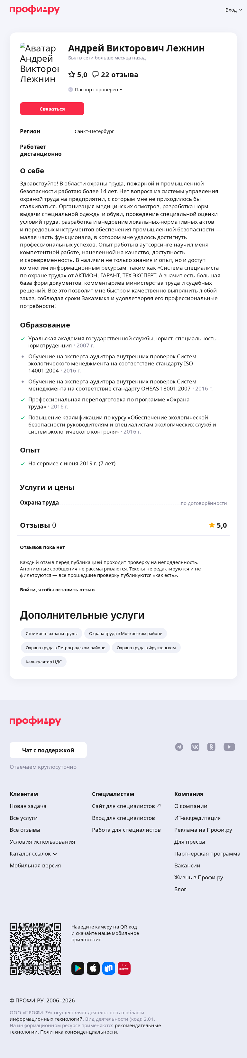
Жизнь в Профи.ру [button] (198, 877)
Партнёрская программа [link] (207, 853)
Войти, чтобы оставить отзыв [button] (57, 589)
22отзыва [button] (119, 74)
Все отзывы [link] (25, 829)
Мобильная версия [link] (35, 865)
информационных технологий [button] (46, 1019)
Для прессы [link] (189, 841)
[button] (96, 89)
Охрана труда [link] (39, 502)
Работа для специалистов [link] (126, 829)
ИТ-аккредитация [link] (197, 817)
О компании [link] (190, 806)
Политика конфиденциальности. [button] (79, 1031)
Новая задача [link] (28, 806)
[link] (52, 108)
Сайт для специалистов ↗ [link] (126, 806)
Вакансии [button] (187, 865)
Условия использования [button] (42, 841)
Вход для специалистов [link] (123, 817)
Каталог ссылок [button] (30, 853)
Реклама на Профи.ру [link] (203, 829)
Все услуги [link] (24, 817)
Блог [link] (180, 889)
